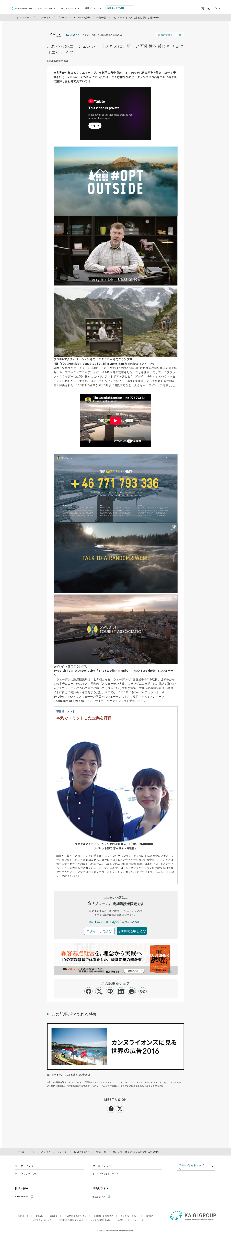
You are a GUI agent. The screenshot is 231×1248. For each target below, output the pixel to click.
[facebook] (88, 991)
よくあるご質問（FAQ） (102, 1220)
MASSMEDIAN (22, 1196)
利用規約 (151, 1215)
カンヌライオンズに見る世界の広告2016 (136, 17)
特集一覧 (101, 17)
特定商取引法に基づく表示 (77, 1215)
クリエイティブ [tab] (68, 8)
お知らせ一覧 (25, 1215)
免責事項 (55, 1215)
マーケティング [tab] (44, 8)
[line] (110, 991)
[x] (99, 991)
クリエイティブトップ (103, 1173)
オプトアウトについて (44, 1220)
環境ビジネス (99, 1196)
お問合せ (123, 1220)
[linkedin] (121, 991)
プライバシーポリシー (131, 1215)
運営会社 (41, 1215)
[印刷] (132, 991)
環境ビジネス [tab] (91, 8)
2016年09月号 (82, 17)
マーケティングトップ (25, 1173)
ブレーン (62, 17)
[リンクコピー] (142, 991)
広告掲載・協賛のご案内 (105, 1215)
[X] (119, 1108)
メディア (46, 17)
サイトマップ (138, 1220)
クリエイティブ (26, 17)
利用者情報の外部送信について (73, 1220)
